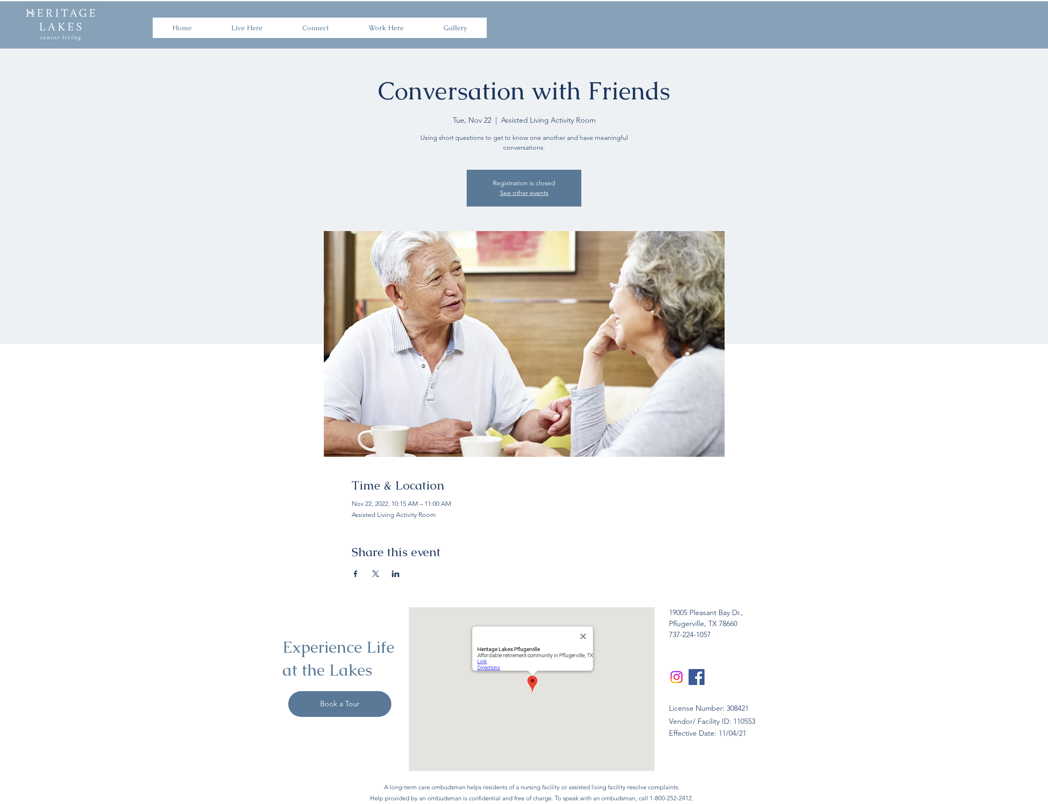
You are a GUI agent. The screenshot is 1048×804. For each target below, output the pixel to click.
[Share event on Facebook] (355, 573)
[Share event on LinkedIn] (396, 573)
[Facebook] (697, 677)
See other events (524, 193)
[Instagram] (676, 677)
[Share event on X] (375, 573)
